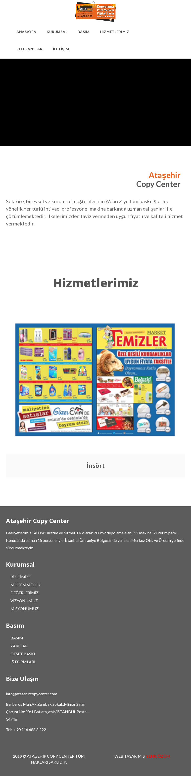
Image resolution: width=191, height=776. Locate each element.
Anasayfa (26, 32)
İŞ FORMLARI (22, 661)
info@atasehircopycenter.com (31, 693)
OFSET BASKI (22, 653)
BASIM (84, 32)
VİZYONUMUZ (24, 600)
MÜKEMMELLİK (25, 584)
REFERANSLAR (29, 49)
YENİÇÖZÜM (158, 756)
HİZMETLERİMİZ (114, 32)
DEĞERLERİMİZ (24, 592)
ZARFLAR (19, 645)
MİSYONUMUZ (24, 608)
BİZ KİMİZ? (20, 576)
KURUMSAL (57, 32)
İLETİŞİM (61, 49)
